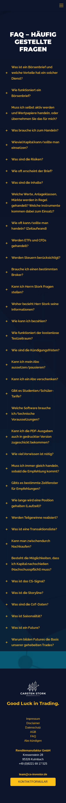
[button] (33, 73)
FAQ (33, 736)
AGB (33, 731)
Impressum (33, 718)
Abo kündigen (33, 740)
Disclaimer (33, 723)
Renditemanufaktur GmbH (33, 750)
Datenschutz (33, 727)
